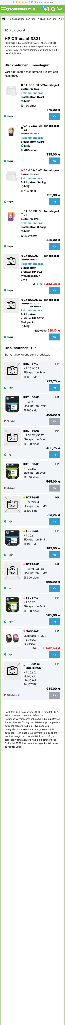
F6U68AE (32, 464)
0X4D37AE (31, 255)
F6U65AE (32, 531)
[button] (32, 2)
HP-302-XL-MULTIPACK (34, 665)
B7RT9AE (32, 430)
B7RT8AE (32, 564)
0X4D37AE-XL (33, 299)
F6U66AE (32, 397)
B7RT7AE (32, 363)
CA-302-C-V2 (33, 170)
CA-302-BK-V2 (34, 85)
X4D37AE (32, 631)
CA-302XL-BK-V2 (33, 127)
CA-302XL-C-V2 (33, 213)
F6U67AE (32, 597)
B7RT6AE (32, 497)
